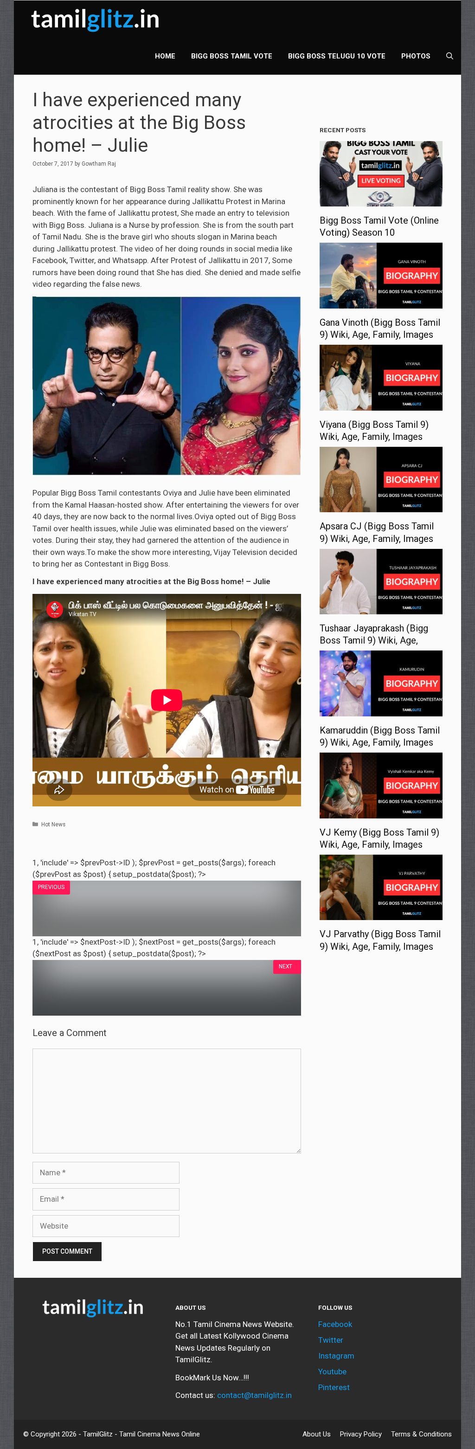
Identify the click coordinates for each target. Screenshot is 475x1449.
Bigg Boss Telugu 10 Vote (336, 56)
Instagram (336, 1355)
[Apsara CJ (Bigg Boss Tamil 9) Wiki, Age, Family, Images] (381, 506)
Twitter (330, 1340)
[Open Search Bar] (449, 56)
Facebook (335, 1324)
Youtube (332, 1371)
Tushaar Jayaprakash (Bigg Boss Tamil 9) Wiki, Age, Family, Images (374, 640)
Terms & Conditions (421, 1434)
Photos (415, 56)
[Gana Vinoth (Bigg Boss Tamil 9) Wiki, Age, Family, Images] (381, 302)
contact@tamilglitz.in (254, 1395)
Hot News (53, 824)
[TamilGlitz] (97, 19)
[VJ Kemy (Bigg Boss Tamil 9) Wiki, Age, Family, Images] (381, 812)
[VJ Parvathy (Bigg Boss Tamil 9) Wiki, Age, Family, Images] (381, 914)
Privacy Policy (361, 1434)
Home (165, 56)
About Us (316, 1434)
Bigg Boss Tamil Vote (231, 56)
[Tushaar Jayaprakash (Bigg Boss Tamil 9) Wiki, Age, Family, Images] (381, 608)
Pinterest (334, 1387)
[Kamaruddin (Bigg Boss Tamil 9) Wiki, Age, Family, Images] (381, 710)
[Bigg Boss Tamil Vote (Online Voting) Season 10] (381, 200)
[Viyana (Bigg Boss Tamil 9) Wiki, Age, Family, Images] (381, 404)
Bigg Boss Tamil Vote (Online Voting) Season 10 (379, 226)
